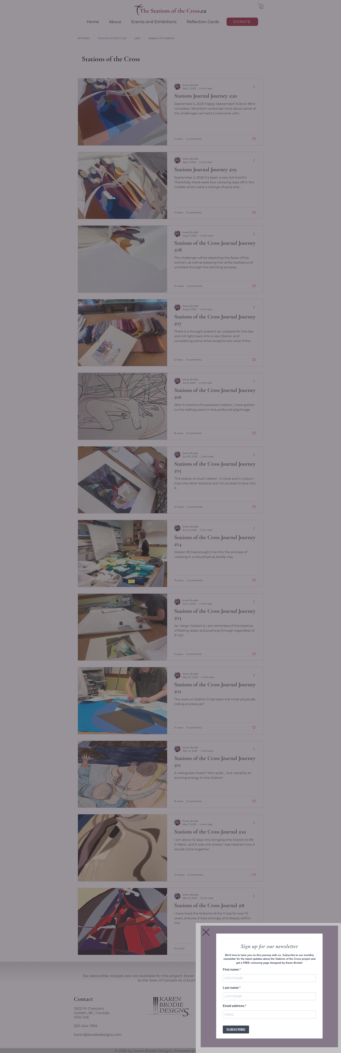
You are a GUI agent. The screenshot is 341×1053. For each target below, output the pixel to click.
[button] (205, 932)
